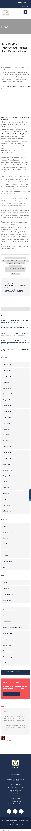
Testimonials (7, 651)
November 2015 (7, 458)
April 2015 (6, 499)
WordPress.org (7, 600)
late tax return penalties (15, 263)
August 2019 (6, 400)
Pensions (5, 550)
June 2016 (6, 429)
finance (5, 538)
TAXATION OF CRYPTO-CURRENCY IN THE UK (14, 350)
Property (5, 556)
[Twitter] (10, 2)
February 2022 (7, 370)
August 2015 (6, 476)
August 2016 (6, 423)
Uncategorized (7, 561)
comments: (12, 62)
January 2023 (7, 365)
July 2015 (5, 482)
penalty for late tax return (15, 271)
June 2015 (6, 488)
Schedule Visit (25, 6)
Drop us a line (15, 780)
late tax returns (15, 265)
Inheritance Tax (8, 544)
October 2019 (7, 388)
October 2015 (7, 464)
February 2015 (7, 511)
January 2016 (7, 447)
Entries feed (6, 588)
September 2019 (7, 394)
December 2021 (7, 376)
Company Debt (7, 532)
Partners (5, 639)
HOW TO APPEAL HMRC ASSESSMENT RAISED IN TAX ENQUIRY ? (15, 321)
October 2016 (7, 417)
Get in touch (12, 694)
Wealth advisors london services (12, 627)
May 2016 (6, 435)
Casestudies (15, 778)
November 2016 (7, 411)
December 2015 (7, 452)
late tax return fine (21, 260)
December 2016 (7, 406)
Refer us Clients (22, 2)
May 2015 (6, 493)
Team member (7, 633)
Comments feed (8, 594)
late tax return (8, 260)
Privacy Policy (7, 645)
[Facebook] (6, 2)
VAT (4, 567)
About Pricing (7, 657)
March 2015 (6, 505)
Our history (6, 616)
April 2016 (6, 441)
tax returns (15, 273)
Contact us (10, 824)
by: (9, 59)
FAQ (4, 663)
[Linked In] (13, 2)
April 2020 (6, 382)
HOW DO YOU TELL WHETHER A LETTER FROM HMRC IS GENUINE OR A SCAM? (15, 342)
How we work (7, 622)
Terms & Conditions (20, 824)
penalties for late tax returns (15, 268)
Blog (2, 62)
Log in (5, 583)
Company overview (9, 610)
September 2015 (7, 470)
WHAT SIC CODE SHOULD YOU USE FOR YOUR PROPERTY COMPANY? (14, 334)
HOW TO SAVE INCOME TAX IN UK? (14, 328)
